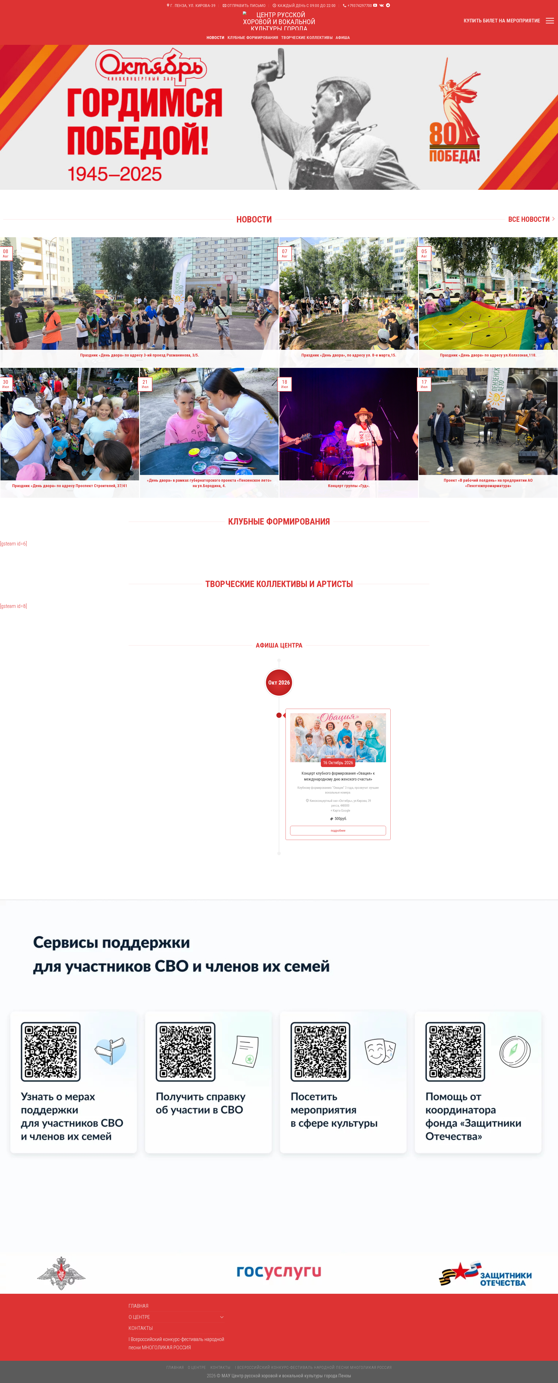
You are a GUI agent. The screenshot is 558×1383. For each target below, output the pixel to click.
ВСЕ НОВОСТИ (529, 219)
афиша (343, 37)
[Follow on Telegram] (388, 5)
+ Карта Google (340, 811)
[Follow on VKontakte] (381, 5)
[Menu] (550, 21)
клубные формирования (253, 37)
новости (216, 37)
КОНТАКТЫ (141, 1328)
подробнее (338, 831)
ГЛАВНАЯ (138, 1306)
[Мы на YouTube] (375, 5)
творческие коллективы (307, 37)
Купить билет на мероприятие (502, 21)
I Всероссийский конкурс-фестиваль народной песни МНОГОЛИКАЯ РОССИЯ (176, 1343)
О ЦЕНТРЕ (139, 1317)
